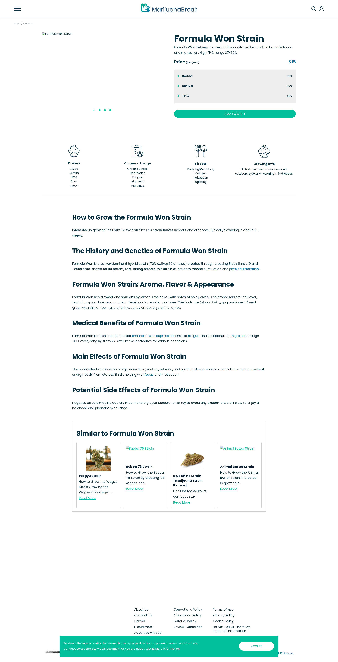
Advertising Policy (188, 615)
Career (139, 621)
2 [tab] (100, 110)
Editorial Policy (185, 621)
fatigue (193, 336)
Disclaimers (143, 627)
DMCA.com (284, 653)
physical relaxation (244, 269)
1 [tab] (94, 110)
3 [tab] (105, 110)
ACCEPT (256, 646)
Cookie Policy (223, 621)
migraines (238, 336)
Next (166, 73)
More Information (167, 649)
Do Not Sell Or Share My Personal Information (231, 629)
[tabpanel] (103, 33)
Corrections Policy (188, 609)
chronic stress (143, 336)
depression (165, 336)
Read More (87, 498)
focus (149, 374)
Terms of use (223, 609)
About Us (141, 609)
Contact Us (143, 615)
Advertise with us (147, 633)
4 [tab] (110, 110)
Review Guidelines (188, 627)
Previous (39, 73)
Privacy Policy (224, 615)
